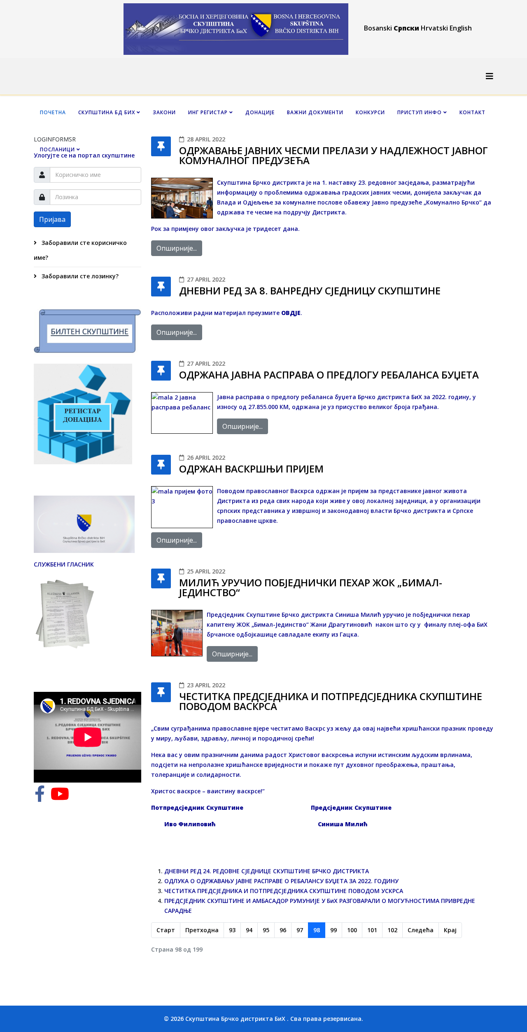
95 (266, 930)
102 (392, 930)
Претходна (202, 930)
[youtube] (60, 798)
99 (333, 930)
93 (232, 930)
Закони (164, 112)
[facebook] (40, 798)
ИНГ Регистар (208, 112)
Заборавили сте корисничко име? (80, 250)
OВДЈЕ (291, 313)
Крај (450, 930)
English (461, 28)
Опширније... (176, 248)
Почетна (53, 112)
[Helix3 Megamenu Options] (489, 76)
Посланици (57, 149)
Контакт (472, 112)
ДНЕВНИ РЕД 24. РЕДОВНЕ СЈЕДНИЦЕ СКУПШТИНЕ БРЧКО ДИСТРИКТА (266, 871)
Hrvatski (434, 28)
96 (283, 930)
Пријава (52, 219)
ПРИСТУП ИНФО (419, 112)
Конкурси (370, 112)
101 (372, 930)
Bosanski (378, 28)
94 (249, 930)
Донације (260, 112)
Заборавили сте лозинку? (79, 276)
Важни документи (315, 112)
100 (352, 930)
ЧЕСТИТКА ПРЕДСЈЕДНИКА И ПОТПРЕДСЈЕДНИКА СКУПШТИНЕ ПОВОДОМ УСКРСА (283, 891)
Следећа (421, 930)
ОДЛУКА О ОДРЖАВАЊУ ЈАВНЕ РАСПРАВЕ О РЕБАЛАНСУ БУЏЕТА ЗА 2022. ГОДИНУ (281, 881)
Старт (165, 930)
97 (299, 930)
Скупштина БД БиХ (106, 112)
